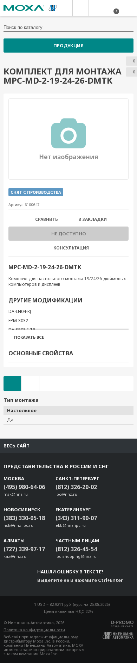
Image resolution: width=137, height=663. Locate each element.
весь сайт (17, 445)
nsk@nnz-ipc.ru (18, 525)
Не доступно (68, 233)
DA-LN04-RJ (19, 311)
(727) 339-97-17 (24, 549)
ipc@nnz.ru (66, 494)
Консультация (71, 248)
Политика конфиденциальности (34, 629)
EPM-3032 (18, 321)
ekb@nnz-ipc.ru (71, 525)
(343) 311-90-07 (76, 518)
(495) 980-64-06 (24, 487)
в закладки (92, 219)
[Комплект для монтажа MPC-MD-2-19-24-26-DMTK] (68, 139)
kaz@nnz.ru (15, 556)
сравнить (46, 219)
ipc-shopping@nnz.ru (76, 556)
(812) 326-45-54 (76, 549)
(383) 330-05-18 (24, 518)
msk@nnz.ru (16, 494)
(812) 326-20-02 (76, 487)
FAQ (30, 383)
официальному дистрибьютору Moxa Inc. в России (41, 639)
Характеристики (12, 383)
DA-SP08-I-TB (21, 330)
